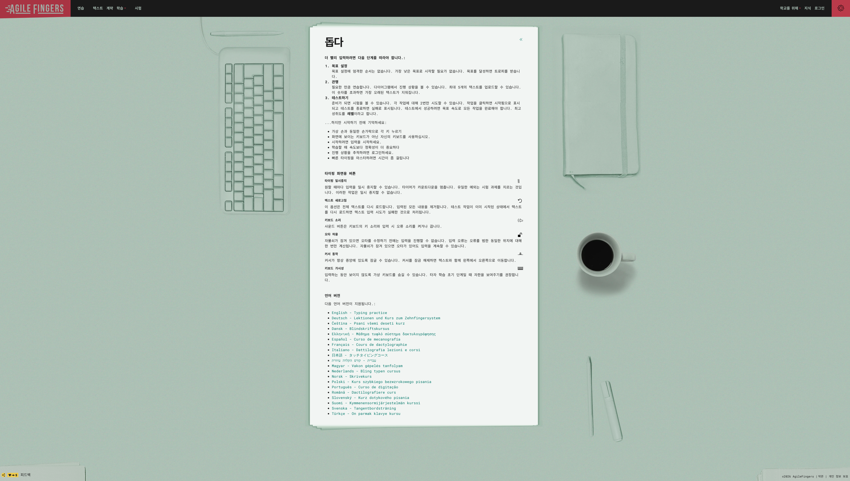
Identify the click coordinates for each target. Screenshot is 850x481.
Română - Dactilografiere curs (364, 392)
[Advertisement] (600, 104)
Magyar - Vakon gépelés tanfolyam (367, 365)
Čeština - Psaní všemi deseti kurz (368, 323)
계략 (109, 8)
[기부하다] (12, 475)
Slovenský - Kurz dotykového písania (370, 397)
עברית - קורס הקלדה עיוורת (354, 360)
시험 (138, 8)
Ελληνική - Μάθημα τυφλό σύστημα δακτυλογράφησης (384, 333)
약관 (820, 476)
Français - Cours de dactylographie (369, 344)
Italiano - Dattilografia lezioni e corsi (376, 349)
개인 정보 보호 (838, 476)
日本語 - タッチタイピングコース (360, 355)
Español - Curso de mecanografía (366, 339)
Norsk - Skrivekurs (352, 376)
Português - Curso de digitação (365, 387)
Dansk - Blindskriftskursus (360, 328)
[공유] (3, 475)
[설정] (841, 8)
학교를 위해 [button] (789, 8)
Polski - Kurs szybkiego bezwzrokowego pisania (381, 381)
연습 (80, 8)
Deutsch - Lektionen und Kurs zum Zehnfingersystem (386, 318)
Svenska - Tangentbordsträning (364, 408)
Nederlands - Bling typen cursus (366, 371)
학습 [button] (120, 8)
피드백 (26, 474)
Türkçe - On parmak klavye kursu (366, 413)
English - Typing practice (359, 312)
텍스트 (98, 8)
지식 (807, 8)
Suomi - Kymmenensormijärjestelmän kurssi (376, 402)
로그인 (820, 8)
